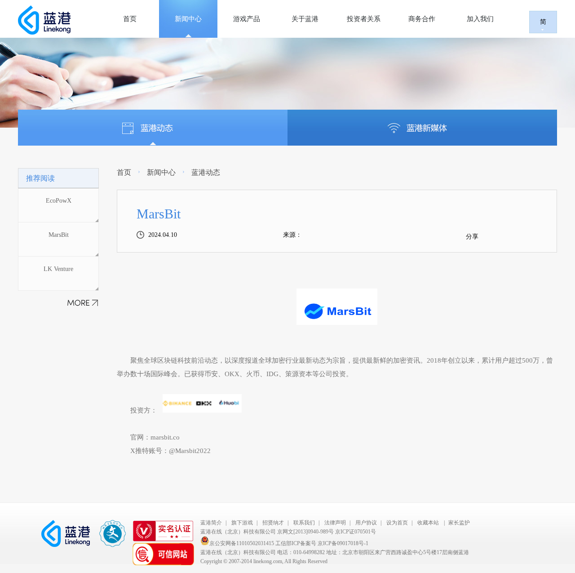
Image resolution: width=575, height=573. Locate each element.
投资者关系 (363, 18)
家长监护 (459, 523)
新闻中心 (188, 18)
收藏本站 (428, 523)
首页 (130, 18)
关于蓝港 (305, 18)
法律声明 (335, 523)
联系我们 (304, 523)
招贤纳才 (273, 523)
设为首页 (397, 523)
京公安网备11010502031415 (242, 543)
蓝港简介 (211, 523)
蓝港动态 (205, 172)
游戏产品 (246, 18)
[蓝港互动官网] (50, 20)
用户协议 (366, 523)
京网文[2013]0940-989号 (305, 532)
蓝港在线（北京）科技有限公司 (238, 532)
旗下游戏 (242, 523)
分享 (472, 236)
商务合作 (421, 18)
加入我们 (480, 18)
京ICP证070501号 (355, 532)
